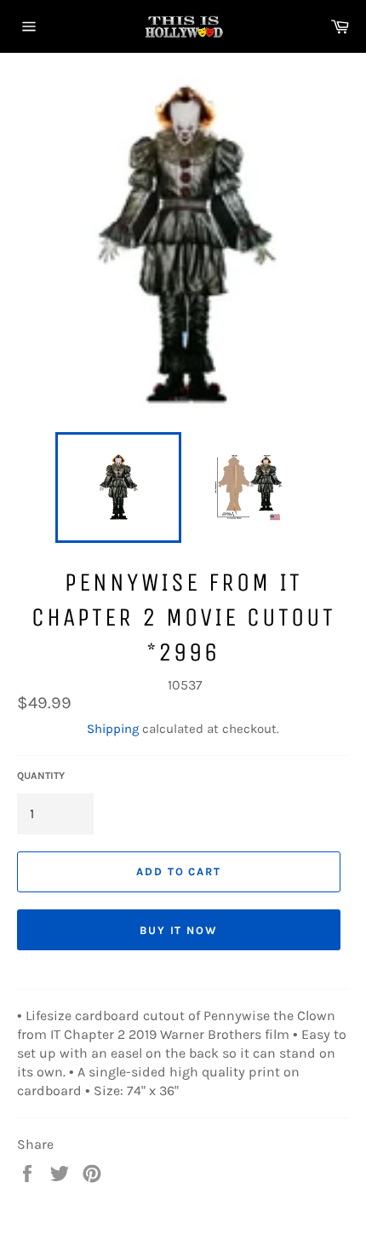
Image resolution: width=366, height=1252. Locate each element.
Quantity (41, 776)
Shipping (113, 728)
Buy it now (179, 930)
